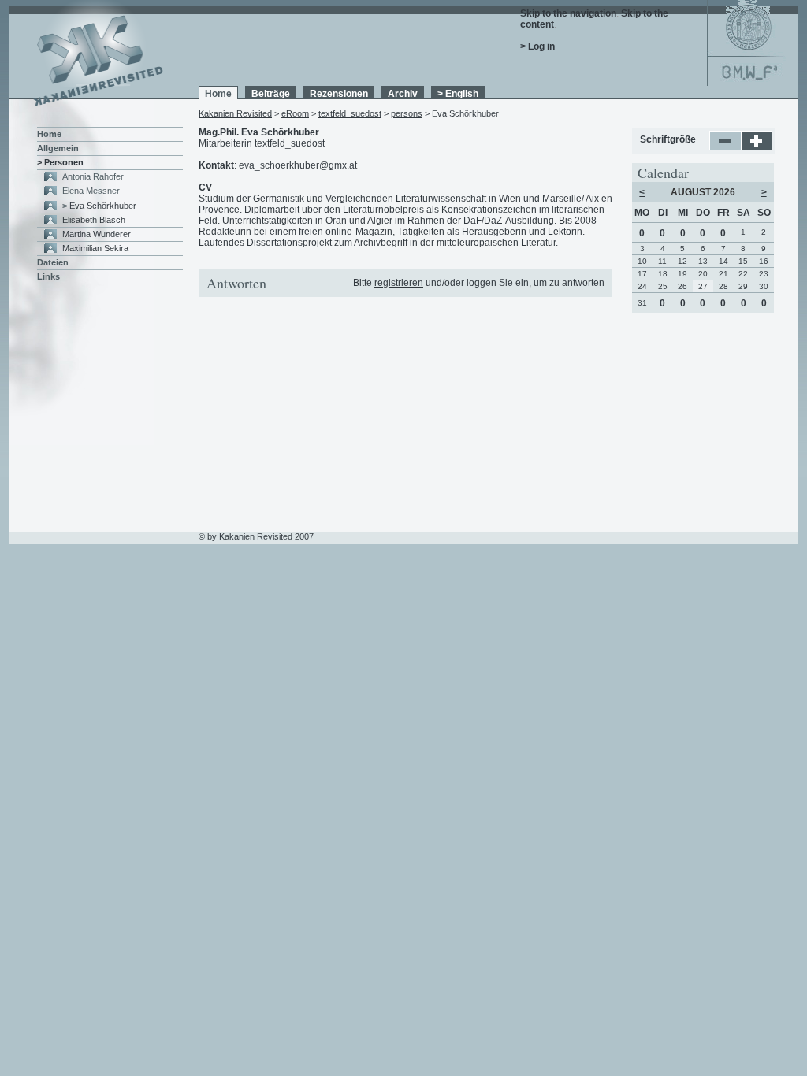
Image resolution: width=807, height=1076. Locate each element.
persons (406, 113)
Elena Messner (91, 190)
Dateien (53, 262)
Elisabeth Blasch (93, 219)
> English (457, 93)
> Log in (537, 46)
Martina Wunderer (96, 234)
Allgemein (58, 148)
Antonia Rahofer (93, 176)
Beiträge (270, 93)
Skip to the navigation (568, 13)
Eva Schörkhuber (102, 205)
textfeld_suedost (349, 113)
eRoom (295, 113)
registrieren (398, 282)
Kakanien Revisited (235, 113)
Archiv (403, 93)
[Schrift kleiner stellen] (725, 147)
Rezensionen (339, 93)
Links (48, 276)
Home (218, 93)
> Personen (60, 162)
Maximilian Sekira (95, 248)
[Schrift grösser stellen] (757, 147)
